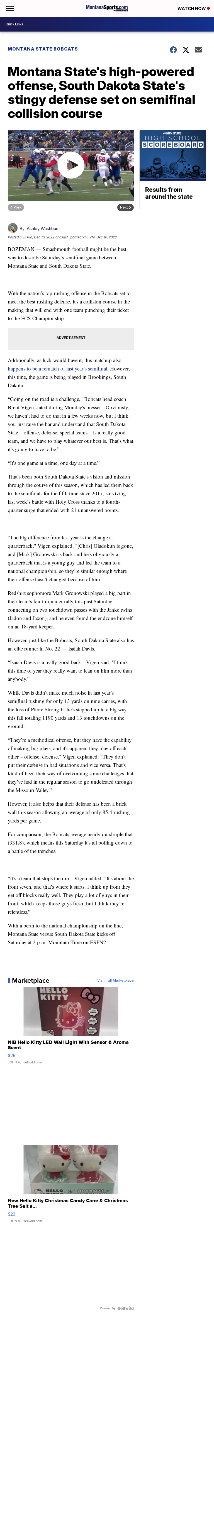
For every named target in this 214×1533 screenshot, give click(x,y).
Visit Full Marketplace (115, 980)
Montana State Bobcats (43, 49)
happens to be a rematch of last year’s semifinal (57, 368)
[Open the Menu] (9, 8)
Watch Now (192, 8)
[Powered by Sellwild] (126, 1308)
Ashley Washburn (43, 228)
